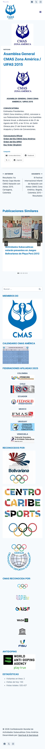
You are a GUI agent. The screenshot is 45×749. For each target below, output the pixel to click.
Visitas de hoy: (13, 682)
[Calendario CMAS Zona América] (22, 355)
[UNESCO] (22, 632)
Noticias (6, 49)
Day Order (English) (12, 145)
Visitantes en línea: (15, 679)
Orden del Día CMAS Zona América (19, 139)
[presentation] (22, 229)
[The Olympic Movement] (22, 586)
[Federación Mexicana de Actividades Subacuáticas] (22, 414)
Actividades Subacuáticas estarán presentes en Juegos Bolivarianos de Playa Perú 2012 (22, 250)
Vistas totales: (12, 685)
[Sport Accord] (22, 609)
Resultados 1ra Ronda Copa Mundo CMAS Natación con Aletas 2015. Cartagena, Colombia (11, 183)
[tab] (18, 273)
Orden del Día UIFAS (12, 142)
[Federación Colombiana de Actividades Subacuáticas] (22, 377)
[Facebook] (32, 2)
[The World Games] (22, 597)
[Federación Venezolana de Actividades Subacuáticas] (22, 439)
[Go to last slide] (6, 243)
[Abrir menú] (40, 12)
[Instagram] (40, 2)
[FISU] (22, 643)
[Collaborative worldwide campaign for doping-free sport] (22, 620)
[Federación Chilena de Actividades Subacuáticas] (22, 389)
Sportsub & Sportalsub (28, 735)
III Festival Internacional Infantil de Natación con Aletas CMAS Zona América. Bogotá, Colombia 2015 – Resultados (33, 185)
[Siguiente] (39, 243)
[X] (36, 2)
